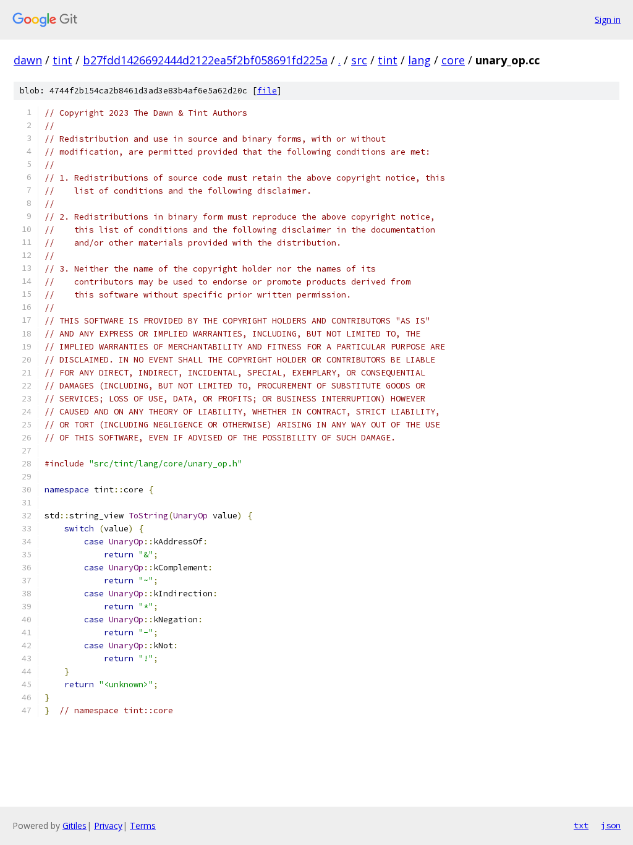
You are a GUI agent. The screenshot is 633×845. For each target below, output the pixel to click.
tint (62, 60)
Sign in (608, 19)
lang (419, 60)
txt (581, 825)
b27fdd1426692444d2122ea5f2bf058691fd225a (205, 60)
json (611, 825)
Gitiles (74, 825)
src (359, 60)
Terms (143, 825)
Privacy (108, 825)
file (267, 90)
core (453, 60)
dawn (28, 60)
